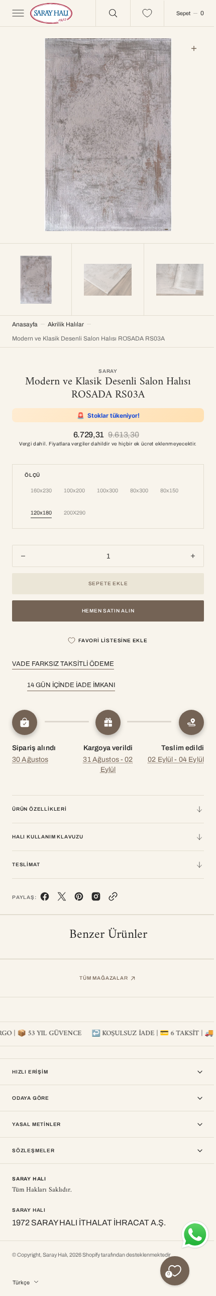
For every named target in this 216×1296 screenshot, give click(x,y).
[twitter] (62, 896)
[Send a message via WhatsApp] (187, 1235)
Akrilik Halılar (66, 321)
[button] (17, 13)
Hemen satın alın (104, 608)
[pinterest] (79, 896)
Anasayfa (25, 321)
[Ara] (105, 13)
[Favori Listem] (139, 13)
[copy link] (113, 896)
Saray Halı (55, 1255)
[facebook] (45, 896)
